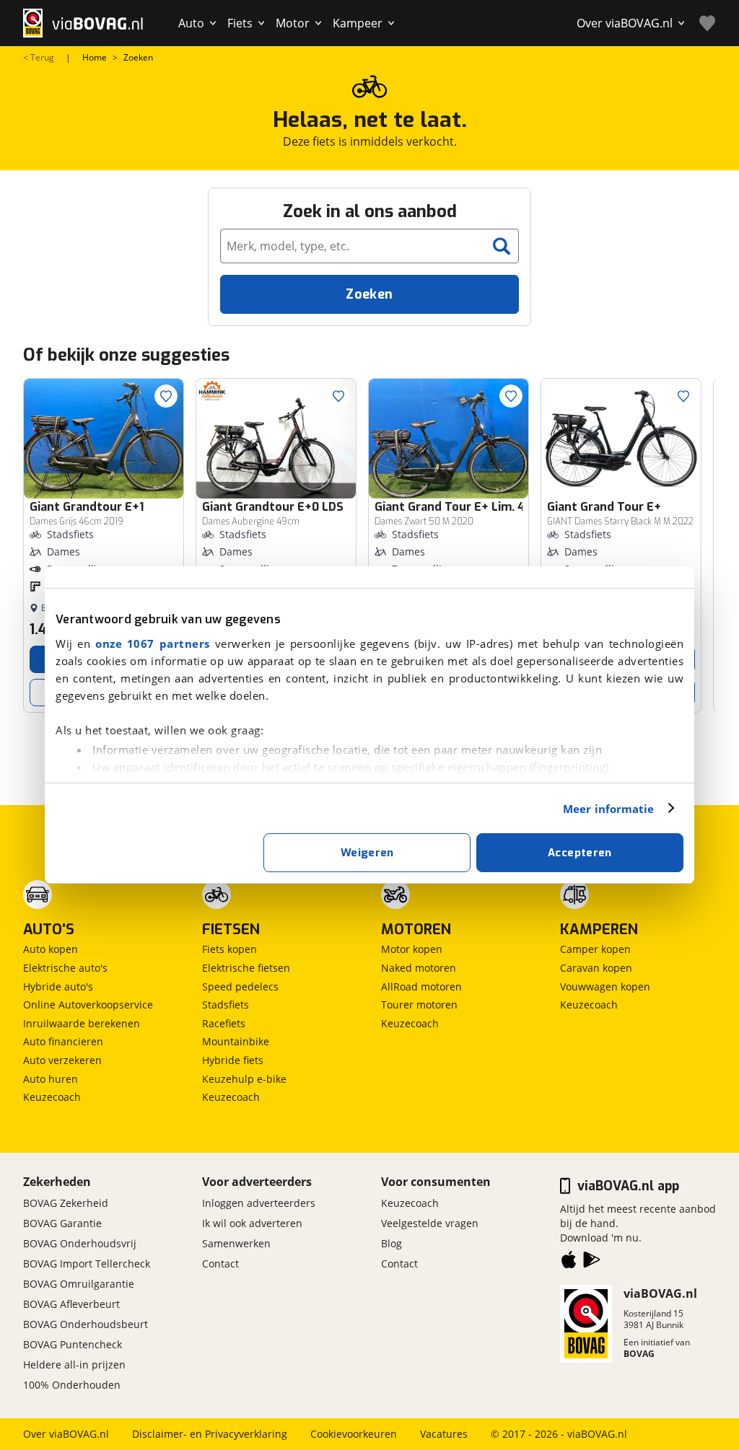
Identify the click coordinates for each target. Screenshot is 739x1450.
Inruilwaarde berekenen (81, 1023)
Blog (391, 1243)
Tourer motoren (419, 1004)
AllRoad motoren (421, 986)
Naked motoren (418, 968)
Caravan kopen (596, 968)
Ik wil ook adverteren (252, 1223)
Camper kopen (595, 949)
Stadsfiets (225, 1004)
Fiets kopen (229, 949)
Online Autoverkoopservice (88, 1004)
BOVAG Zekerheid (65, 1203)
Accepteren (580, 852)
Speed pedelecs (240, 986)
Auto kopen (50, 949)
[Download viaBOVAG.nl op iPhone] (568, 1262)
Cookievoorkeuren (353, 1434)
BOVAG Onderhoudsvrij (79, 1243)
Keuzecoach (52, 1097)
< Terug (38, 57)
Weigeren (367, 852)
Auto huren (50, 1079)
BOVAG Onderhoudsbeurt (85, 1324)
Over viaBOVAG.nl (66, 1434)
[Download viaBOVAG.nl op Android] (591, 1262)
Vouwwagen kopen (605, 986)
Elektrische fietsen (246, 968)
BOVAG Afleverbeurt (71, 1304)
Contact (220, 1263)
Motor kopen (411, 949)
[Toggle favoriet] (166, 396)
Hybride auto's (58, 986)
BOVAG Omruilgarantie (78, 1284)
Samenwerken (236, 1243)
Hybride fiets (232, 1060)
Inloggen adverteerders (258, 1203)
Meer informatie (609, 808)
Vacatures (444, 1434)
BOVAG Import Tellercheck (86, 1263)
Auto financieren (63, 1041)
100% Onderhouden (72, 1385)
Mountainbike (235, 1041)
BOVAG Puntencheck (72, 1344)
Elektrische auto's (65, 968)
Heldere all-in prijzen (74, 1364)
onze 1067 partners (152, 643)
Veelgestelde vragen (429, 1223)
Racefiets (223, 1023)
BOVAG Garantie (62, 1223)
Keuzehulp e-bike (244, 1079)
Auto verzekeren (62, 1060)
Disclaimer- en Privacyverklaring (209, 1434)
